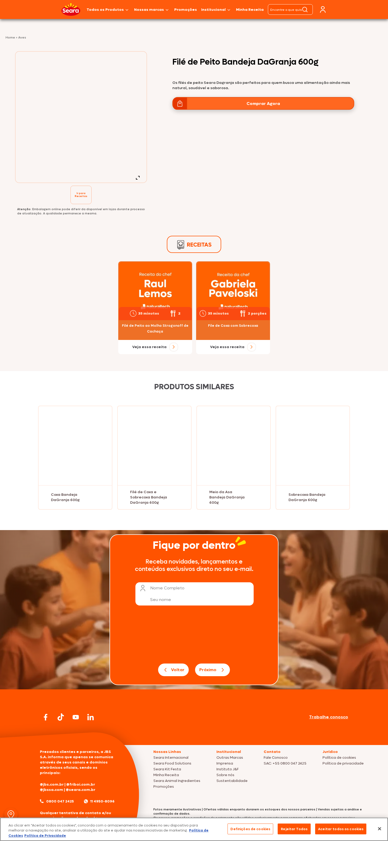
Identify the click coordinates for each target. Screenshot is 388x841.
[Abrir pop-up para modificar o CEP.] (11, 814)
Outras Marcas (229, 757)
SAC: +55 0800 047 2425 (285, 763)
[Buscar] (305, 9)
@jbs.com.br (52, 784)
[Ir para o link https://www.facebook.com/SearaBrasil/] (46, 717)
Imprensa (224, 763)
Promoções (185, 9)
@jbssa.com (51, 789)
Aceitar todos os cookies (340, 828)
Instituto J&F (227, 769)
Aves (22, 37)
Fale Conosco (276, 757)
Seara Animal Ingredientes (176, 780)
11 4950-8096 (102, 801)
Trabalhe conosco (328, 717)
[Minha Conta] (323, 10)
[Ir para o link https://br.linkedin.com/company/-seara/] (90, 717)
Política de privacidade (343, 763)
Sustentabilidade (232, 780)
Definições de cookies (250, 828)
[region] (194, 829)
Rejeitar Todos (294, 828)
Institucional (213, 9)
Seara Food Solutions (172, 763)
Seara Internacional (170, 757)
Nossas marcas (149, 9)
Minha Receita (250, 9)
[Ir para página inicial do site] (194, 735)
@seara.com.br (80, 789)
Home (11, 37)
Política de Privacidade (45, 835)
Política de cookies (339, 757)
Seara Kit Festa (167, 769)
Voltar (177, 669)
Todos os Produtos (105, 9)
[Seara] (70, 9)
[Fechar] (379, 828)
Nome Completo (167, 588)
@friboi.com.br (80, 784)
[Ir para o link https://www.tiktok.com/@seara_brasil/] (61, 717)
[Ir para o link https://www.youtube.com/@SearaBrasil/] (76, 717)
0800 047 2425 (60, 801)
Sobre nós (225, 774)
